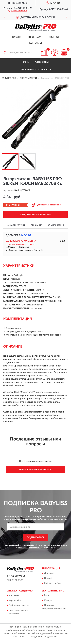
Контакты (35, 43)
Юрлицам (34, 37)
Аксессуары (42, 62)
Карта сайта (15, 600)
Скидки (48, 600)
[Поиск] (5, 52)
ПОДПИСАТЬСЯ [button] (36, 537)
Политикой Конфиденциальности (51, 545)
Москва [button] (26, 235)
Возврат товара (52, 583)
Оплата (48, 578)
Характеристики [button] (16, 225)
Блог (46, 595)
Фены (26, 62)
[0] (64, 52)
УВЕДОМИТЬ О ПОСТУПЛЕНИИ (35, 214)
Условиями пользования (29, 548)
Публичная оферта (19, 605)
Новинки (53, 37)
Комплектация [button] (56, 225)
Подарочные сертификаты (35, 69)
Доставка (49, 573)
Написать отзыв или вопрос (35, 469)
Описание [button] (36, 225)
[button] (17, 11)
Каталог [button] (17, 37)
